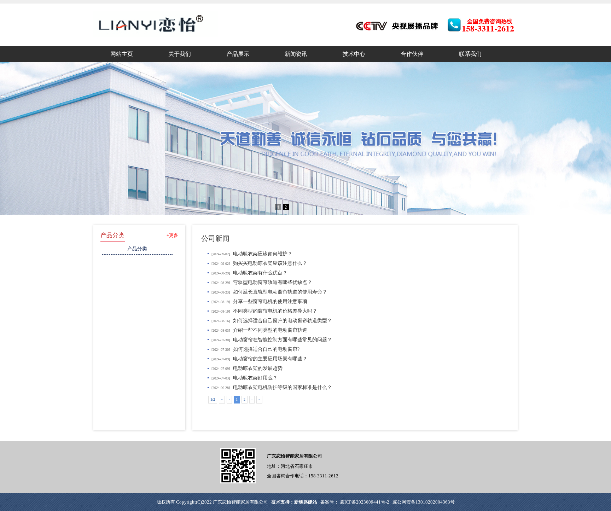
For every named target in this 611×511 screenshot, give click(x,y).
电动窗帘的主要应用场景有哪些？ (270, 358)
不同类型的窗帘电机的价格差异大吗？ (275, 311)
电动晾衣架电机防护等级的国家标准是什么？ (282, 387)
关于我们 (179, 54)
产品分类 (112, 235)
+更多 (172, 235)
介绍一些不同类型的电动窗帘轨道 (270, 330)
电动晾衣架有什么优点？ (260, 272)
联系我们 (470, 54)
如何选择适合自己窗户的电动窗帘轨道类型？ (282, 320)
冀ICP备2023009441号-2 (364, 502)
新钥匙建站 (305, 502)
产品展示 (238, 54)
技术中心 (354, 54)
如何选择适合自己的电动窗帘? (266, 349)
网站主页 (121, 54)
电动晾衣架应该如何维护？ (262, 253)
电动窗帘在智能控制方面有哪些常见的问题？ (282, 339)
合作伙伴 (412, 54)
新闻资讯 (296, 54)
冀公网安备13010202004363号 (423, 502)
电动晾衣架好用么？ (255, 378)
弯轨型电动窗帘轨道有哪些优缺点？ (272, 282)
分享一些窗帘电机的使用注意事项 (270, 301)
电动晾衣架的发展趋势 (258, 368)
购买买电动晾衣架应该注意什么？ (270, 263)
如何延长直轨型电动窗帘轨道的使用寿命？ (280, 292)
